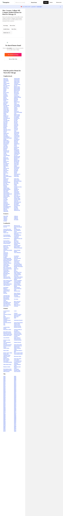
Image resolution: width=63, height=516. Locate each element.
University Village (17, 199)
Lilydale (4, 153)
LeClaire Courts (6, 151)
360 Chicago (16, 240)
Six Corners (16, 299)
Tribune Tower (6, 264)
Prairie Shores (16, 176)
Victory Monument (17, 252)
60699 (4, 424)
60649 (15, 401)
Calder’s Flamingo (17, 273)
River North (16, 182)
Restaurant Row (17, 302)
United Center (16, 261)
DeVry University (6, 359)
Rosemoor (5, 185)
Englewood (5, 126)
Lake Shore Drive (6, 295)
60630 (4, 392)
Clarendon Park (6, 111)
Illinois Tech (16, 316)
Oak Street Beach (6, 240)
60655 (4, 405)
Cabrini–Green (16, 104)
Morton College (6, 358)
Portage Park (16, 175)
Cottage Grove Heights (18, 112)
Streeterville (5, 197)
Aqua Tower (16, 275)
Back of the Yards (6, 85)
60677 (4, 413)
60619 (4, 386)
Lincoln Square (16, 96)
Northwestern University (18, 320)
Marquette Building (6, 243)
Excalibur (5, 257)
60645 (4, 400)
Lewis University (6, 337)
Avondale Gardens (17, 84)
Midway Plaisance (17, 304)
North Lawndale (17, 115)
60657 (4, 406)
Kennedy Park (16, 147)
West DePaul (16, 204)
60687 (4, 418)
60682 (4, 415)
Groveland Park (17, 139)
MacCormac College (17, 356)
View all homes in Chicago (13, 54)
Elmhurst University (17, 342)
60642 (15, 398)
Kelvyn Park (5, 147)
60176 (4, 431)
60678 (15, 413)
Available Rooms (6, 29)
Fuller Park (16, 128)
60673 (15, 411)
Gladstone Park (6, 133)
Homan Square (6, 143)
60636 (15, 394)
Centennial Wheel (6, 271)
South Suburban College (18, 353)
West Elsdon (5, 205)
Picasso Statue (5, 269)
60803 (4, 426)
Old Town (5, 169)
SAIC (4, 324)
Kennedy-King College (7, 335)
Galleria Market (6, 282)
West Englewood (17, 205)
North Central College (18, 344)
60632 (4, 393)
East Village (5, 121)
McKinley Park (16, 160)
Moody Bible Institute (7, 331)
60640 (15, 397)
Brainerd (4, 97)
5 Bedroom (5, 218)
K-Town (15, 146)
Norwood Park (16, 93)
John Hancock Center (7, 278)
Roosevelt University (17, 327)
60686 (15, 417)
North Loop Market (6, 281)
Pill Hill (15, 172)
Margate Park (5, 157)
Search (46, 2)
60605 (4, 378)
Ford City (5, 128)
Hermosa (4, 89)
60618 (15, 385)
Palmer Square (5, 170)
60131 (15, 429)
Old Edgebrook (16, 167)
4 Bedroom (16, 217)
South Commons (6, 192)
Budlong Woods (17, 101)
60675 (15, 412)
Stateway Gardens (6, 196)
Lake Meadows (16, 150)
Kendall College (17, 331)
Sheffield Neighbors (6, 189)
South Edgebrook (17, 193)
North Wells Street (6, 303)
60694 (4, 421)
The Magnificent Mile (7, 258)
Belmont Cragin (6, 87)
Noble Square (16, 163)
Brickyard (5, 98)
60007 (4, 428)
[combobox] (21, 2)
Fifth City (15, 127)
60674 (4, 412)
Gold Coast (5, 134)
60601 (4, 376)
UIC (4, 315)
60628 (4, 391)
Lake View (16, 94)
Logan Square (5, 101)
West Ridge (16, 207)
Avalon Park (16, 83)
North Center (16, 164)
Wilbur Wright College (7, 364)
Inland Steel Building (7, 236)
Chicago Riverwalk (17, 258)
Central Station (6, 107)
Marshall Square (6, 158)
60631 (15, 392)
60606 (15, 378)
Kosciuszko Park (6, 150)
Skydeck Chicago (17, 260)
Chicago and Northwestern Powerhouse (5, 253)
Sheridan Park (16, 189)
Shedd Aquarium (17, 287)
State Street (16, 295)
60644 (15, 399)
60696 (4, 422)
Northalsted (5, 94)
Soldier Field (5, 272)
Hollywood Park (6, 142)
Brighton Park (5, 99)
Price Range (5, 25)
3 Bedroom (5, 217)
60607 (4, 379)
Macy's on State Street (7, 267)
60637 (4, 396)
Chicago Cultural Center (7, 259)
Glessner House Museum (18, 276)
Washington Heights (17, 97)
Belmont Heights (17, 89)
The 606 (15, 267)
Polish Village (5, 175)
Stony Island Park (17, 196)
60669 (15, 410)
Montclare (5, 162)
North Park (16, 142)
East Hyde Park (16, 118)
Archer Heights (6, 80)
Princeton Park (6, 178)
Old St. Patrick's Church (7, 280)
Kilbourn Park (16, 149)
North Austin (5, 164)
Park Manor (16, 170)
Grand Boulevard (6, 136)
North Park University (7, 322)
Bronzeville (16, 99)
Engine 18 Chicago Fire (7, 268)
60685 (4, 417)
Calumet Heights (17, 105)
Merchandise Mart (6, 273)
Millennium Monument (18, 247)
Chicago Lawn (5, 108)
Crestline (4, 114)
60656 (15, 405)
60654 (15, 404)
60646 (15, 400)
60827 (15, 427)
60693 (15, 420)
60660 (4, 407)
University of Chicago (7, 314)
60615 (4, 384)
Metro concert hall (17, 301)
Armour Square (16, 80)
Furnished (5, 220)
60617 (4, 385)
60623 (4, 389)
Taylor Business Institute (7, 362)
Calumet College (6, 348)
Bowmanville (5, 96)
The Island (5, 144)
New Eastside (16, 162)
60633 (15, 393)
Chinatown (16, 108)
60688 (15, 418)
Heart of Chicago (6, 141)
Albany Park (5, 78)
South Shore (5, 146)
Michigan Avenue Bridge (18, 266)
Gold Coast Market (17, 281)
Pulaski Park (5, 179)
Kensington (5, 148)
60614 (15, 383)
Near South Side (17, 106)
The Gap (4, 132)
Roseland (5, 127)
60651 (4, 403)
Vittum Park (16, 200)
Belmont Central (17, 86)
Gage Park (16, 129)
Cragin (15, 113)
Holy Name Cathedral (18, 264)
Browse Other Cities (13, 59)
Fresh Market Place (17, 282)
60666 (15, 408)
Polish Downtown (17, 174)
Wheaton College (17, 323)
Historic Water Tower (18, 272)
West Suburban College (7, 369)
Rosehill (15, 184)
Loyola (4, 156)
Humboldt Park (16, 143)
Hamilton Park (5, 140)
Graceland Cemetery (17, 274)
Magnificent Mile (17, 156)
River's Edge (16, 183)
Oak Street (5, 293)
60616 (15, 384)
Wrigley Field (5, 232)
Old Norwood (16, 168)
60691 (4, 420)
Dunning (4, 90)
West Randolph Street (7, 302)
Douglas (4, 100)
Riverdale (15, 122)
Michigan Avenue (17, 290)
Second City (16, 303)
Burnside (4, 104)
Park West (5, 171)
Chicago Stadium (17, 283)
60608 (15, 379)
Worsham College (17, 370)
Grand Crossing (16, 136)
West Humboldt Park (7, 206)
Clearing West (5, 112)
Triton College (5, 360)
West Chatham (16, 203)
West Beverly (5, 203)
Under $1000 (5, 216)
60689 (4, 419)
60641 (4, 398)
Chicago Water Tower (7, 229)
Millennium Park (17, 210)
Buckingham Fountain (7, 260)
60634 (4, 394)
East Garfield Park (6, 118)
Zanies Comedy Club (7, 304)
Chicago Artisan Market (7, 283)
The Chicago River (6, 225)
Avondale (5, 84)
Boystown (15, 271)
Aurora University (17, 371)
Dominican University (18, 334)
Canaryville (5, 106)
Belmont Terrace (17, 90)
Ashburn (4, 82)
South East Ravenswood (7, 193)
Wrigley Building (6, 265)
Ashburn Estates (17, 82)
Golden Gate (16, 134)
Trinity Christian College (7, 334)
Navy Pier (5, 226)
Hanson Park (16, 140)
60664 (4, 408)
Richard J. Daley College (7, 352)
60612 (15, 382)
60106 (4, 429)
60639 (4, 397)
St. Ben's (15, 185)
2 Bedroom (16, 216)
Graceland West (16, 135)
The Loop (15, 155)
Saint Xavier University (7, 344)
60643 (4, 399)
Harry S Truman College (18, 352)
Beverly (4, 91)
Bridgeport (16, 98)
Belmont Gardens (17, 87)
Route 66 (5, 275)
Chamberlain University (7, 370)
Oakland (15, 165)
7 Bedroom (5, 219)
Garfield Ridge (16, 132)
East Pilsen (16, 119)
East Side (15, 120)
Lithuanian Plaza (17, 153)
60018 (15, 428)
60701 (15, 424)
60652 (15, 403)
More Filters (14, 29)
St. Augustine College (18, 360)
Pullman (4, 113)
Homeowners (59, 2)
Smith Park (16, 190)
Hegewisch (16, 141)
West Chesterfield (6, 204)
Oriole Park (16, 169)
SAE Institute (16, 369)
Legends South (16, 151)
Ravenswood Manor (6, 182)
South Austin (5, 191)
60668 (4, 410)
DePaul (4, 316)
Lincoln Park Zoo (6, 238)
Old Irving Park (6, 168)
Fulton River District (7, 129)
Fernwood (16, 126)
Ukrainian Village (17, 198)
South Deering (16, 192)
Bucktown (16, 100)
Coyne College (16, 359)
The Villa (5, 200)
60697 (15, 422)
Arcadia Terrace (17, 79)
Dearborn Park (5, 115)
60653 (4, 404)
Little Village (16, 154)
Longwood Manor (6, 155)
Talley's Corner (16, 197)
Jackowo (15, 144)
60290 (15, 431)
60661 (15, 407)
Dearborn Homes (17, 114)
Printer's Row (16, 178)
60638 (15, 396)
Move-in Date (12, 25)
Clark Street (5, 301)
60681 (15, 414)
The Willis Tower (17, 229)
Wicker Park (5, 210)
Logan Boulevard (17, 296)
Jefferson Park (16, 133)
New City (15, 85)
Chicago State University (18, 322)
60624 (15, 389)
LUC (4, 313)
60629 (15, 391)
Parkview (15, 171)
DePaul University (17, 315)
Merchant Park (16, 161)
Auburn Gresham (6, 83)
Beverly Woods (6, 92)
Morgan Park (16, 92)
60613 (4, 383)
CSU (4, 323)
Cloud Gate (16, 257)
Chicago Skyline (6, 261)
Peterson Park (5, 172)
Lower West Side (6, 120)
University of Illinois (17, 314)
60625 (4, 390)
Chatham (15, 107)
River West (5, 183)
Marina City (5, 274)
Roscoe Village (6, 184)
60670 (4, 411)
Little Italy (5, 154)
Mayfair (4, 160)
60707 (15, 425)
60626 (15, 390)
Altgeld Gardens (17, 78)
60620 (15, 386)
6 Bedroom (16, 218)
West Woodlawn (6, 207)
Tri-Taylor (5, 198)
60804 (15, 426)
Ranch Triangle (16, 179)
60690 (15, 419)
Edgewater (5, 125)
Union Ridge (5, 199)
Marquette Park (16, 157)
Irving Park (5, 86)
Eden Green (5, 122)
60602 (15, 376)
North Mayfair (5, 165)
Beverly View (16, 91)
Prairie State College (17, 358)
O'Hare (4, 167)
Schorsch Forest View (18, 186)
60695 (15, 421)
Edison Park (16, 125)
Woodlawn (16, 206)
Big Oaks (5, 93)
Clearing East (16, 111)
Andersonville (5, 79)
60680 (4, 414)
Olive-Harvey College (7, 329)
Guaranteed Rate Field (18, 265)
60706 (4, 425)
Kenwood (15, 148)
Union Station (5, 266)
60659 (15, 406)
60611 (4, 382)
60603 (4, 377)
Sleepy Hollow (6, 190)
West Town (16, 121)
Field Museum (5, 287)
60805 (4, 427)
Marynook (16, 158)
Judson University (6, 371)
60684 (15, 415)
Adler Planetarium (6, 285)
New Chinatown (6, 163)
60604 (15, 377)
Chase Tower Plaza (6, 276)
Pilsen (4, 174)
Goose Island (5, 135)
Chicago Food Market (18, 280)
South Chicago (16, 191)
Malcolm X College (6, 366)
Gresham (4, 139)
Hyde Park (5, 119)
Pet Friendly (16, 219)
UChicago (15, 313)
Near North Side (6, 105)
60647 (4, 401)
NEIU (15, 317)
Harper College (6, 350)
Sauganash (5, 186)
